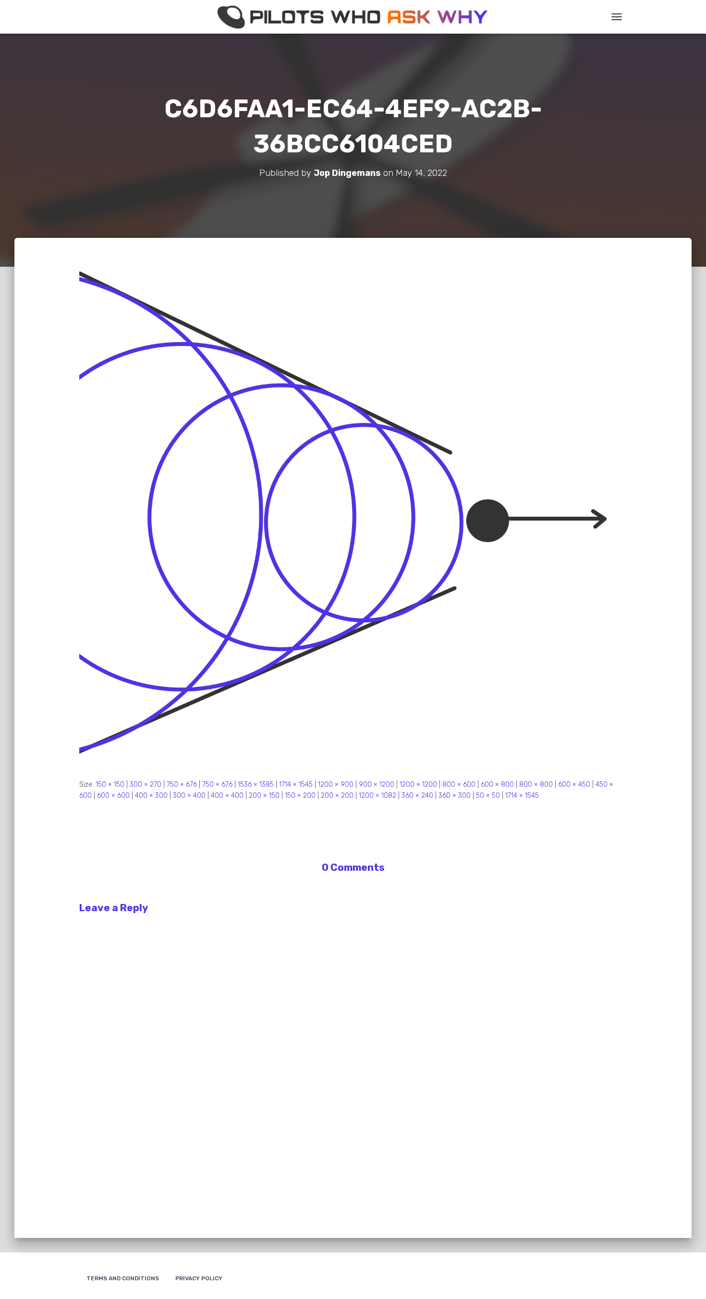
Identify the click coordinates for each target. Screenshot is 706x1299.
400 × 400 (227, 796)
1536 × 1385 (256, 784)
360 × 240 (417, 796)
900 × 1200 (376, 784)
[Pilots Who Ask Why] (353, 17)
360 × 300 (454, 796)
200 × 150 (264, 796)
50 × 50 (488, 796)
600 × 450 (574, 784)
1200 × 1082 (377, 796)
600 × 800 (497, 784)
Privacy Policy (198, 1278)
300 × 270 (145, 784)
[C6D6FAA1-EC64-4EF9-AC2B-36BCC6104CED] (353, 518)
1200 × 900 (335, 784)
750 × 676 (182, 784)
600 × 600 (113, 796)
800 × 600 (458, 784)
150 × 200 (300, 796)
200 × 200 (337, 796)
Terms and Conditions (122, 1278)
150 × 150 (110, 784)
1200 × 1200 (418, 784)
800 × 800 (536, 784)
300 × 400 (189, 796)
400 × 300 (151, 796)
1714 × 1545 (296, 784)
